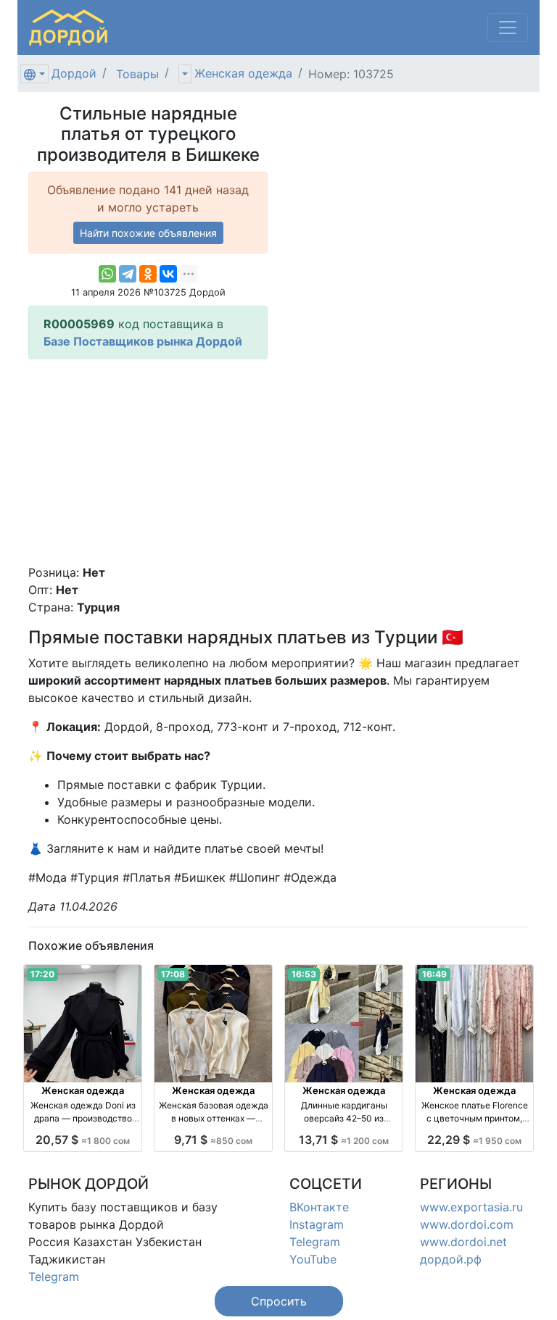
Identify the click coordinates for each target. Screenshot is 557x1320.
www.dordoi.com (466, 1224)
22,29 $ (474, 1139)
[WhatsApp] (107, 274)
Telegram (53, 1276)
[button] (279, 1301)
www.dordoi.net (463, 1242)
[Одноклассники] (148, 274)
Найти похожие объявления (148, 233)
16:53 (304, 974)
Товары (137, 74)
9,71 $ (213, 1139)
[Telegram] (127, 274)
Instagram (316, 1224)
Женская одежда (243, 73)
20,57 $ (83, 1139)
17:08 (173, 974)
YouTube (313, 1259)
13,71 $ (344, 1139)
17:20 (42, 974)
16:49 (434, 974)
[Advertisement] (148, 461)
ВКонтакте (319, 1207)
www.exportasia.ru (471, 1207)
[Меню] (507, 27)
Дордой (73, 73)
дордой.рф (451, 1259)
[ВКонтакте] (168, 274)
